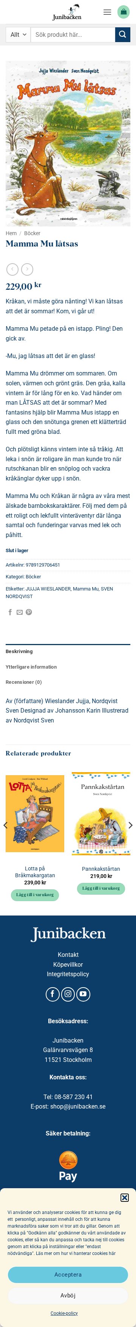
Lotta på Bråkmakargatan (35, 871)
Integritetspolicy (68, 974)
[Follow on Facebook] (53, 994)
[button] (124, 1197)
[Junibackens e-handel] (67, 12)
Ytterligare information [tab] (31, 667)
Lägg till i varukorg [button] (35, 895)
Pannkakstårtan (101, 869)
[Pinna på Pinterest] (29, 612)
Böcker (32, 233)
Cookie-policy (64, 1313)
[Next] (129, 840)
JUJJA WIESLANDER (48, 589)
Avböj (68, 1295)
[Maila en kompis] (20, 612)
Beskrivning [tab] (19, 651)
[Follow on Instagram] (68, 994)
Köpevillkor (68, 964)
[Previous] (6, 840)
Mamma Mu (86, 589)
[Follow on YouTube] (83, 994)
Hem (11, 233)
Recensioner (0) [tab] (24, 682)
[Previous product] (27, 269)
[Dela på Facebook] (10, 612)
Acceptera (68, 1274)
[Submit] (122, 34)
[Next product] (12, 269)
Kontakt (68, 954)
